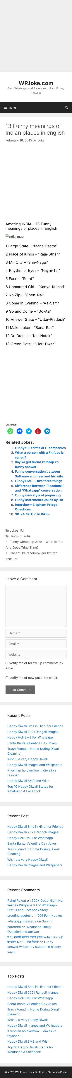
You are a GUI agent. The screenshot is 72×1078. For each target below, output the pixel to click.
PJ (22, 530)
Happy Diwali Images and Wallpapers (34, 765)
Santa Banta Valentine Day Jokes (32, 743)
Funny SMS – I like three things (39, 481)
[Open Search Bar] (66, 107)
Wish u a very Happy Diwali (27, 759)
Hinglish (16, 536)
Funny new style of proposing (38, 495)
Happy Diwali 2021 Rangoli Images (32, 732)
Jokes (14, 530)
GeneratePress (58, 1072)
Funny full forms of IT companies (40, 448)
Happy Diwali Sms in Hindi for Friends (35, 726)
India (27, 536)
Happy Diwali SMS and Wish (28, 781)
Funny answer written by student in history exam (34, 946)
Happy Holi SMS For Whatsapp (30, 737)
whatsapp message (21, 921)
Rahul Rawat (16, 900)
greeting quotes (19, 915)
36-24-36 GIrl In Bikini (32, 514)
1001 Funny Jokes (49, 915)
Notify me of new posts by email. (33, 678)
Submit (47, 921)
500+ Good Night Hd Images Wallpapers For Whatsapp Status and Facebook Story (35, 905)
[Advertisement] (36, 36)
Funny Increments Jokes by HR (39, 500)
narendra (14, 927)
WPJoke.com (36, 83)
